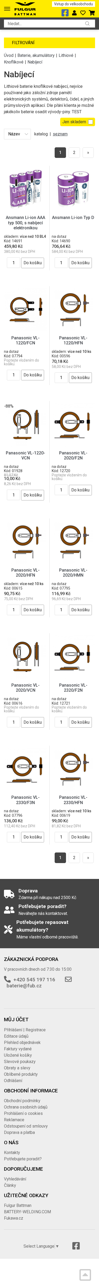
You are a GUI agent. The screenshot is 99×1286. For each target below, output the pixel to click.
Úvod (8, 55)
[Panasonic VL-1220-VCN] (25, 424)
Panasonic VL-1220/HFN (73, 340)
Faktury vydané (18, 1048)
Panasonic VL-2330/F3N (25, 800)
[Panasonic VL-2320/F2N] (73, 656)
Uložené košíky (18, 1055)
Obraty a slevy (17, 1067)
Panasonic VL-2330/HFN (73, 800)
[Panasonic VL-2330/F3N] (25, 769)
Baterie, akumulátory (36, 55)
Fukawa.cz (13, 1218)
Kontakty (12, 1152)
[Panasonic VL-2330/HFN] (73, 769)
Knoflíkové (13, 62)
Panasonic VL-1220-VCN (25, 455)
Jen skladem (74, 121)
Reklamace (14, 1119)
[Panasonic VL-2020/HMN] (73, 541)
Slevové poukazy (20, 1061)
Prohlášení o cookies (23, 1113)
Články (10, 1185)
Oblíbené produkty (21, 1074)
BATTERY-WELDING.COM (27, 1211)
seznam (60, 133)
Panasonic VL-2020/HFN (25, 573)
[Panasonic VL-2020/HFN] (25, 541)
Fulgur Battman (17, 1205)
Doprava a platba (19, 1132)
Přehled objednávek (22, 1042)
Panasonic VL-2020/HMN (73, 573)
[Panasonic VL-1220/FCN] (25, 309)
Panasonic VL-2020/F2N (73, 455)
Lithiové (66, 55)
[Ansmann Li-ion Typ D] (73, 189)
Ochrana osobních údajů (26, 1107)
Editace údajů (16, 1036)
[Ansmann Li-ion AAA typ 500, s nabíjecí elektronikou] (25, 189)
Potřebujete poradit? (23, 1158)
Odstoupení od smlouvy (26, 1126)
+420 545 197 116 (34, 980)
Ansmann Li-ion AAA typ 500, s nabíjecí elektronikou (25, 222)
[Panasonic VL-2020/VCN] (25, 656)
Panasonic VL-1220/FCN (25, 340)
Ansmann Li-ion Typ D (73, 217)
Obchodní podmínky (22, 1100)
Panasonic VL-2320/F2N (73, 688)
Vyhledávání (15, 1179)
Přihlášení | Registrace (25, 1029)
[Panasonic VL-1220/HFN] (73, 309)
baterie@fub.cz (24, 986)
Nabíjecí (34, 62)
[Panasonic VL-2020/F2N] (73, 424)
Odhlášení (13, 1080)
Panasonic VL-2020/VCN (25, 688)
